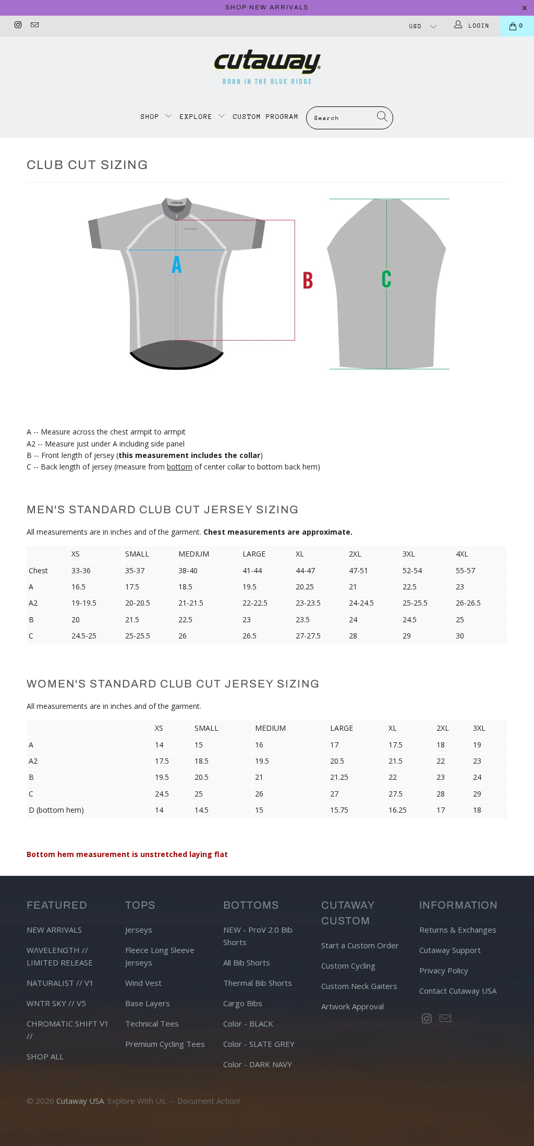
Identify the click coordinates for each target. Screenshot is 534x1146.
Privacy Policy (443, 970)
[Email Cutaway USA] (33, 25)
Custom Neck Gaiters (359, 986)
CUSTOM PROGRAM (266, 116)
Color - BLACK (248, 1023)
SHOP (152, 116)
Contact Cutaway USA (457, 990)
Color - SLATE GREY (259, 1044)
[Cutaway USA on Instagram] (17, 25)
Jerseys (138, 929)
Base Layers (147, 1003)
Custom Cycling (348, 965)
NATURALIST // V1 (60, 983)
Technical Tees (152, 1023)
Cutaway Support (450, 950)
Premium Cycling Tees (165, 1044)
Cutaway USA (80, 1100)
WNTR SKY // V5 (56, 1003)
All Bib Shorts (246, 962)
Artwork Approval (352, 1006)
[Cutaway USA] (267, 67)
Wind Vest (143, 983)
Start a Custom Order (360, 945)
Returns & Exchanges (457, 929)
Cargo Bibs (242, 1003)
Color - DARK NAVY (257, 1064)
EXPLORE (196, 116)
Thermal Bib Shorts (257, 983)
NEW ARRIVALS (54, 929)
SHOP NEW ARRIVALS (267, 7)
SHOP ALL (45, 1056)
